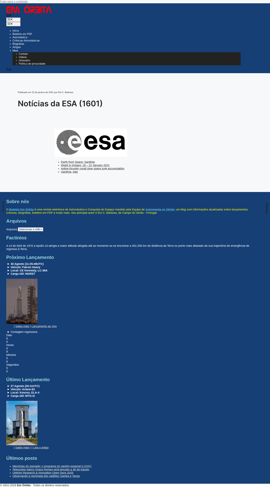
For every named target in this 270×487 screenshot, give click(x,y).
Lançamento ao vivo (44, 326)
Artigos (16, 47)
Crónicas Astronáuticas (26, 40)
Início (15, 30)
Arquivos (11, 229)
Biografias (18, 43)
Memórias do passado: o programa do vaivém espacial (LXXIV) (51, 466)
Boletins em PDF (22, 34)
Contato (23, 53)
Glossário (24, 60)
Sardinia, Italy (69, 171)
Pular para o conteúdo (14, 1)
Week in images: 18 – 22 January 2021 (85, 165)
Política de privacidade (32, 63)
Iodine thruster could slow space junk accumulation (92, 168)
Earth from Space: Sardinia (78, 162)
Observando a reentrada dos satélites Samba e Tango (46, 476)
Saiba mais (22, 326)
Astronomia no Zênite (159, 209)
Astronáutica (19, 37)
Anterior (3, 206)
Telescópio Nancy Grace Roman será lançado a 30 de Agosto (50, 469)
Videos (23, 57)
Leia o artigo (41, 447)
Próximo (266, 208)
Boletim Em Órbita (21, 209)
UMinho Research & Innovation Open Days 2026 (42, 472)
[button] (9, 15)
